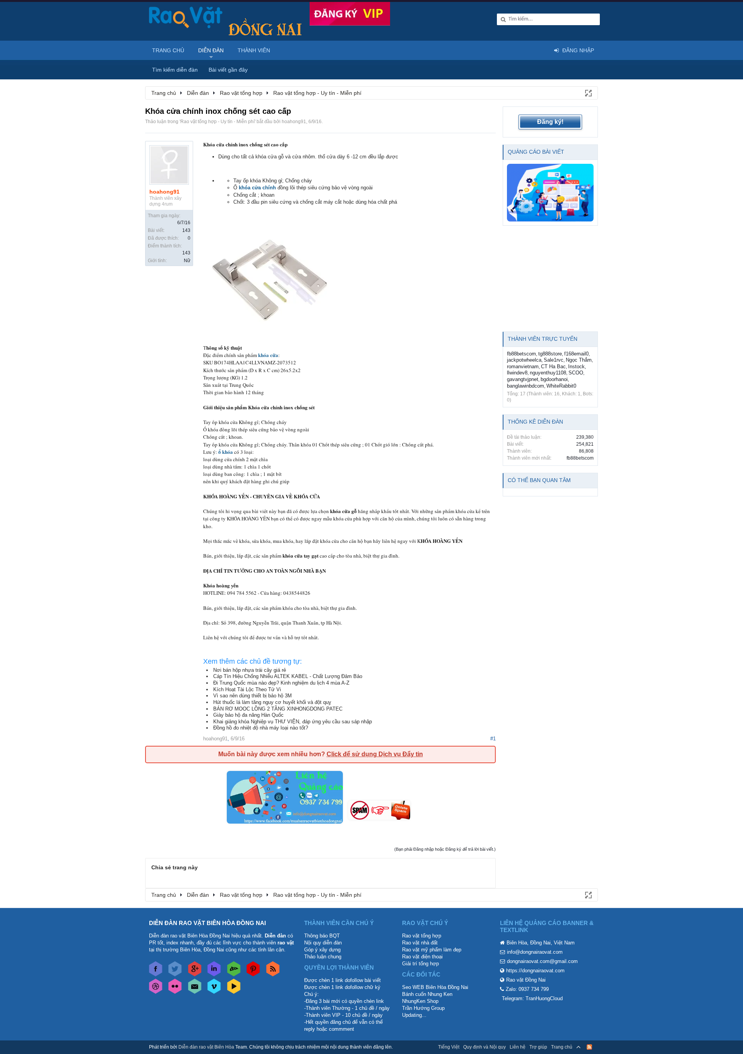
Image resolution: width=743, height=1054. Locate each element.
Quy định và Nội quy (484, 1047)
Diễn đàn (211, 50)
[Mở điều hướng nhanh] (588, 92)
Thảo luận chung (322, 957)
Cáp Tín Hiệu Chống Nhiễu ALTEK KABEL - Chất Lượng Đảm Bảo (287, 676)
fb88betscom (521, 354)
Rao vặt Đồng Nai (526, 980)
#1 (493, 739)
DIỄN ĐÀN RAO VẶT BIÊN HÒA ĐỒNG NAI (207, 923)
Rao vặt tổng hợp (421, 936)
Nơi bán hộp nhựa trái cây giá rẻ (249, 670)
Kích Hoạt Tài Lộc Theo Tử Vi (247, 689)
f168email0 (576, 354)
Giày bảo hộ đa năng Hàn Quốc (248, 715)
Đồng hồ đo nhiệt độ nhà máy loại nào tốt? (260, 728)
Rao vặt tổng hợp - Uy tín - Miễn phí (217, 121)
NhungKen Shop (420, 1001)
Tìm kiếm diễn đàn (175, 70)
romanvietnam (523, 366)
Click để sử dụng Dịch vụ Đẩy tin (375, 754)
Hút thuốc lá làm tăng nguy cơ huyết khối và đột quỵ (272, 702)
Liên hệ (518, 1047)
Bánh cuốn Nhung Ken (427, 994)
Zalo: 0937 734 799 (527, 989)
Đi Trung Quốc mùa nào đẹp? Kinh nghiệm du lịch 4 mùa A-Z (281, 683)
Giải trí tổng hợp (420, 963)
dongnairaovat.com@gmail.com (542, 961)
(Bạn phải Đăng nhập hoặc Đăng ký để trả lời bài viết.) (445, 849)
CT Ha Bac (553, 366)
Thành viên (254, 50)
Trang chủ (168, 50)
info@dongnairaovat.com (535, 952)
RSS (589, 1047)
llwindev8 (517, 373)
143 (186, 230)
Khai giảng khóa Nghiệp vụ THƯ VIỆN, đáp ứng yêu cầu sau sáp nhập (292, 721)
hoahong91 (294, 121)
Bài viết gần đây (228, 70)
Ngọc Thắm (579, 360)
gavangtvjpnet (522, 379)
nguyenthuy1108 (548, 373)
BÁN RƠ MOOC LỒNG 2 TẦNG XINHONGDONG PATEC (277, 709)
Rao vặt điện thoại (422, 957)
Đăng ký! (550, 121)
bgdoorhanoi (554, 379)
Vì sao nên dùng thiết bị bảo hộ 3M (252, 696)
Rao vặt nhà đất (420, 943)
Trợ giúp (538, 1047)
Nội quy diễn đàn (323, 943)
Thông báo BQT (322, 936)
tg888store (550, 354)
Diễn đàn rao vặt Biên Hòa (206, 1047)
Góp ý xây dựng (322, 950)
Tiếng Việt (448, 1047)
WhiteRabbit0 (561, 386)
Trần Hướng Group (423, 1008)
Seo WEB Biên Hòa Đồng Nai (435, 987)
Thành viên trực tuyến (542, 339)
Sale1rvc (553, 360)
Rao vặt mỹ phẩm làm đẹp (431, 950)
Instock (576, 366)
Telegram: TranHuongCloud (532, 998)
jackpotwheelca (524, 360)
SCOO (575, 373)
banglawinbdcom (525, 386)
